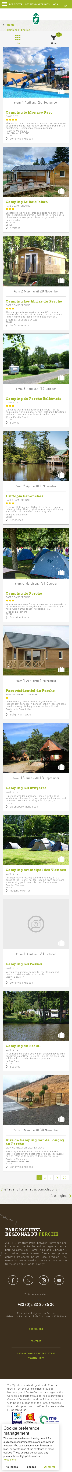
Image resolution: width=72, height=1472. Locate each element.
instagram (44, 1280)
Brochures (36, 1329)
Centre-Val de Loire (17, 1418)
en (65, 6)
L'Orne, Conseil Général (49, 1418)
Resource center (12, 4)
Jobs (55, 4)
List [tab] (18, 43)
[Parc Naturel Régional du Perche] (36, 19)
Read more (9, 1459)
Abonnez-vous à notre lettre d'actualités (36, 1355)
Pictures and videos (36, 1294)
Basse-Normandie (30, 1418)
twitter (28, 1280)
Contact (36, 1341)
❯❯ (65, 1177)
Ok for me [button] (49, 1466)
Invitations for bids (37, 4)
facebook (13, 1280)
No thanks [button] (12, 1466)
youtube (59, 1280)
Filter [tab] (54, 43)
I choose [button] (31, 1466)
